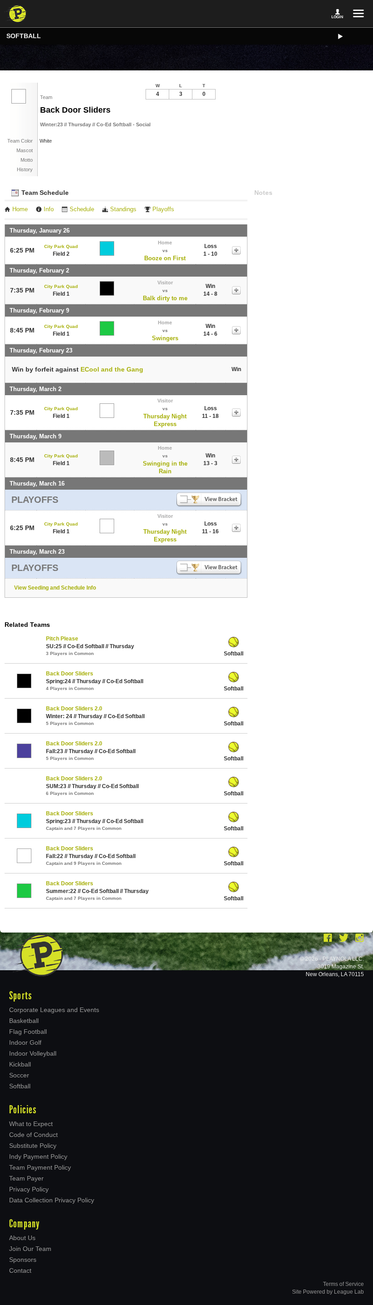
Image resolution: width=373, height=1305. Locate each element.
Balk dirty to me (165, 298)
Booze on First (165, 258)
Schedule (82, 209)
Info (49, 209)
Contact (20, 1270)
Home (20, 209)
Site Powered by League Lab (328, 1292)
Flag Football (28, 1031)
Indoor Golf (25, 1042)
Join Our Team (30, 1248)
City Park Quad (61, 246)
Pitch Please (62, 638)
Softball (23, 36)
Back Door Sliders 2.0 (74, 708)
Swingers (165, 338)
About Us (22, 1237)
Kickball (20, 1064)
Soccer (19, 1075)
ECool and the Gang (112, 369)
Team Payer (26, 1178)
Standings (123, 209)
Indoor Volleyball (32, 1053)
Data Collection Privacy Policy (51, 1200)
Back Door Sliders (69, 673)
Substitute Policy (32, 1145)
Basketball (24, 1020)
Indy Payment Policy (38, 1156)
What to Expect (31, 1123)
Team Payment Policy (40, 1167)
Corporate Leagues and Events (54, 1009)
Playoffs (163, 209)
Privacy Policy (29, 1189)
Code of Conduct (33, 1134)
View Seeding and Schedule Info (55, 588)
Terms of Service (343, 1284)
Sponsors (22, 1259)
